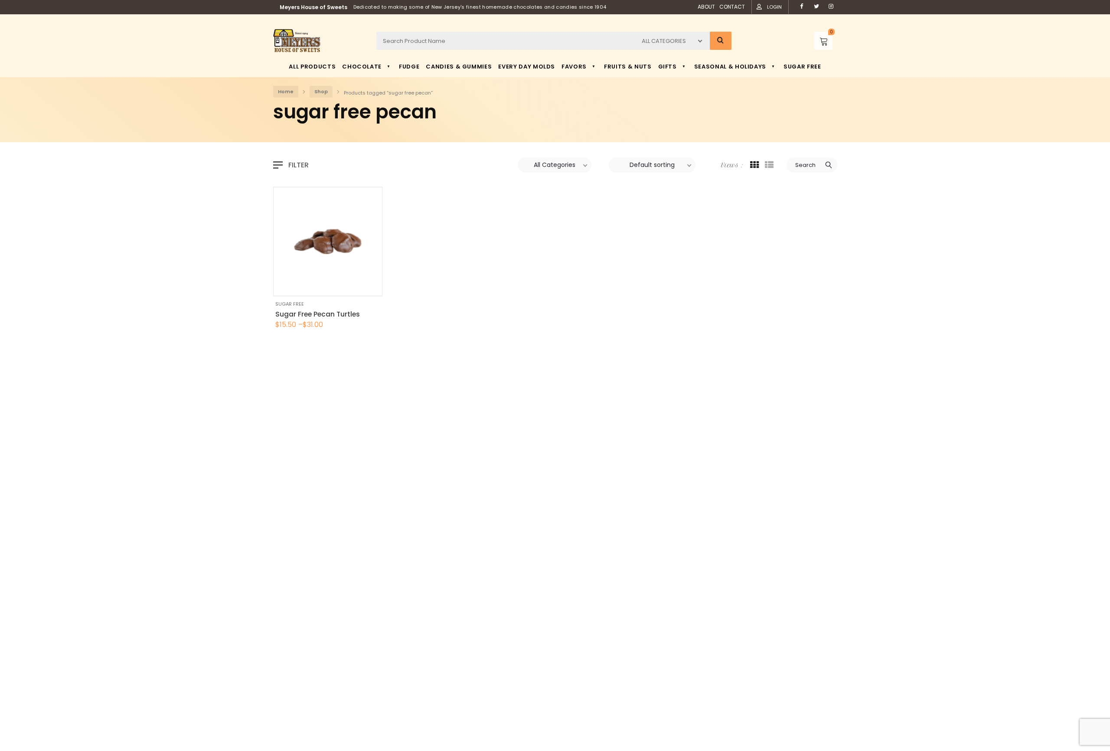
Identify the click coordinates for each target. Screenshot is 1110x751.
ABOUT (706, 6)
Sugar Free (289, 303)
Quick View (303, 285)
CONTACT (732, 6)
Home (286, 91)
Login (774, 6)
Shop (321, 91)
